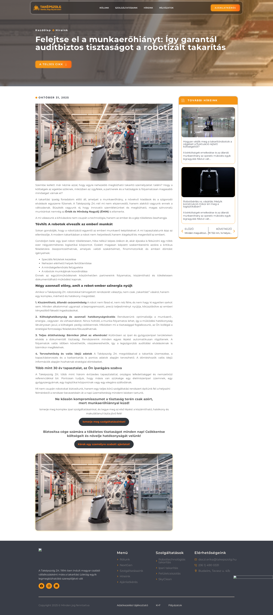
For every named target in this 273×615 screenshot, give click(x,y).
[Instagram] (49, 586)
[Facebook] (41, 586)
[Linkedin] (56, 586)
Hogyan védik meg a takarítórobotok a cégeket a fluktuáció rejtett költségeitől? (207, 144)
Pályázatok (166, 7)
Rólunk (104, 7)
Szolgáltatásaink (126, 7)
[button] (53, 64)
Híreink (148, 7)
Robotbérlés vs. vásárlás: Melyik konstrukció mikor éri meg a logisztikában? (202, 204)
